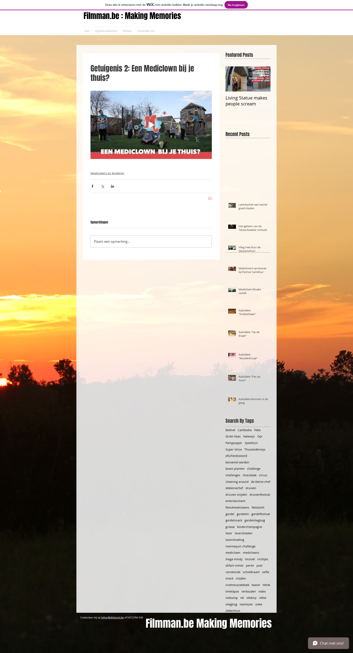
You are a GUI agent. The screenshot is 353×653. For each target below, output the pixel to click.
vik (242, 598)
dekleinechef (234, 488)
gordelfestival (260, 514)
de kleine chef (260, 482)
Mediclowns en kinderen (107, 173)
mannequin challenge (241, 546)
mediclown (233, 553)
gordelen (243, 514)
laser (229, 533)
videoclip (232, 598)
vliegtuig (231, 604)
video (262, 591)
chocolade (250, 475)
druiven (251, 488)
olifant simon (235, 565)
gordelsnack (234, 520)
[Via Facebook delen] (92, 186)
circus (263, 475)
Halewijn (249, 436)
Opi (259, 436)
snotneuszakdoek (237, 585)
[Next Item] (264, 79)
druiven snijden (236, 494)
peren (250, 565)
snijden (241, 578)
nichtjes (262, 559)
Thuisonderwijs (254, 449)
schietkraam (251, 572)
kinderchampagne (249, 527)
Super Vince (234, 449)
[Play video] (151, 125)
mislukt (250, 559)
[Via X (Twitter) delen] (102, 186)
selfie (265, 572)
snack (229, 578)
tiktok (266, 585)
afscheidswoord (236, 456)
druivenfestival (260, 494)
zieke (258, 604)
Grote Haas (233, 436)
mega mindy (234, 559)
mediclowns (251, 553)
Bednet (230, 430)
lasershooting (235, 540)
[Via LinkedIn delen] (112, 186)
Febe (257, 430)
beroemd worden (237, 462)
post (260, 565)
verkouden (248, 591)
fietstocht (258, 507)
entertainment (235, 501)
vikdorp (251, 598)
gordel (230, 514)
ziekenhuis (233, 611)
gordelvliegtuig (255, 520)
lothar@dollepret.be (112, 617)
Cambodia (245, 430)
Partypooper (234, 443)
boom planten (235, 469)
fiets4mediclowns (237, 507)
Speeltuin (251, 443)
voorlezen (246, 604)
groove (230, 527)
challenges (233, 475)
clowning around (237, 482)
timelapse (232, 591)
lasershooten (243, 533)
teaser (256, 585)
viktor (263, 598)
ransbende (233, 572)
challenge (253, 469)
